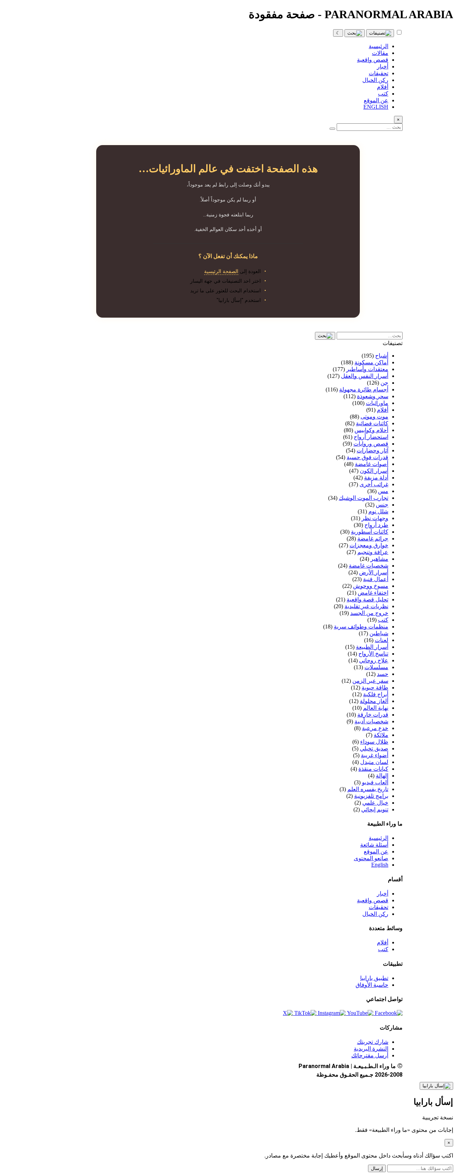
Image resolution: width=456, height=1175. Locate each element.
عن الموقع (376, 851)
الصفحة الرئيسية (221, 271)
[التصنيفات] (380, 33)
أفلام (382, 942)
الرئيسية (378, 838)
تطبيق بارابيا (374, 978)
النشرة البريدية (371, 1049)
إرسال (377, 1168)
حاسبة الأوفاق (372, 985)
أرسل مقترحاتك (369, 1055)
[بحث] (354, 33)
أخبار (382, 894)
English (379, 865)
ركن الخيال (375, 914)
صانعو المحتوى (371, 858)
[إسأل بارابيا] (436, 1086)
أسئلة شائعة (374, 845)
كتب (383, 949)
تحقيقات (378, 907)
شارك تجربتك (372, 1042)
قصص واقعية (372, 900)
